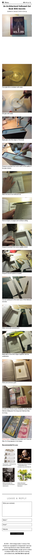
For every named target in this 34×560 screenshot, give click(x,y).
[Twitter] (26, 2)
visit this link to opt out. (22, 553)
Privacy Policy (13, 549)
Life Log (25, 11)
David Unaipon (6, 439)
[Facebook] (24, 2)
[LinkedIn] (28, 2)
